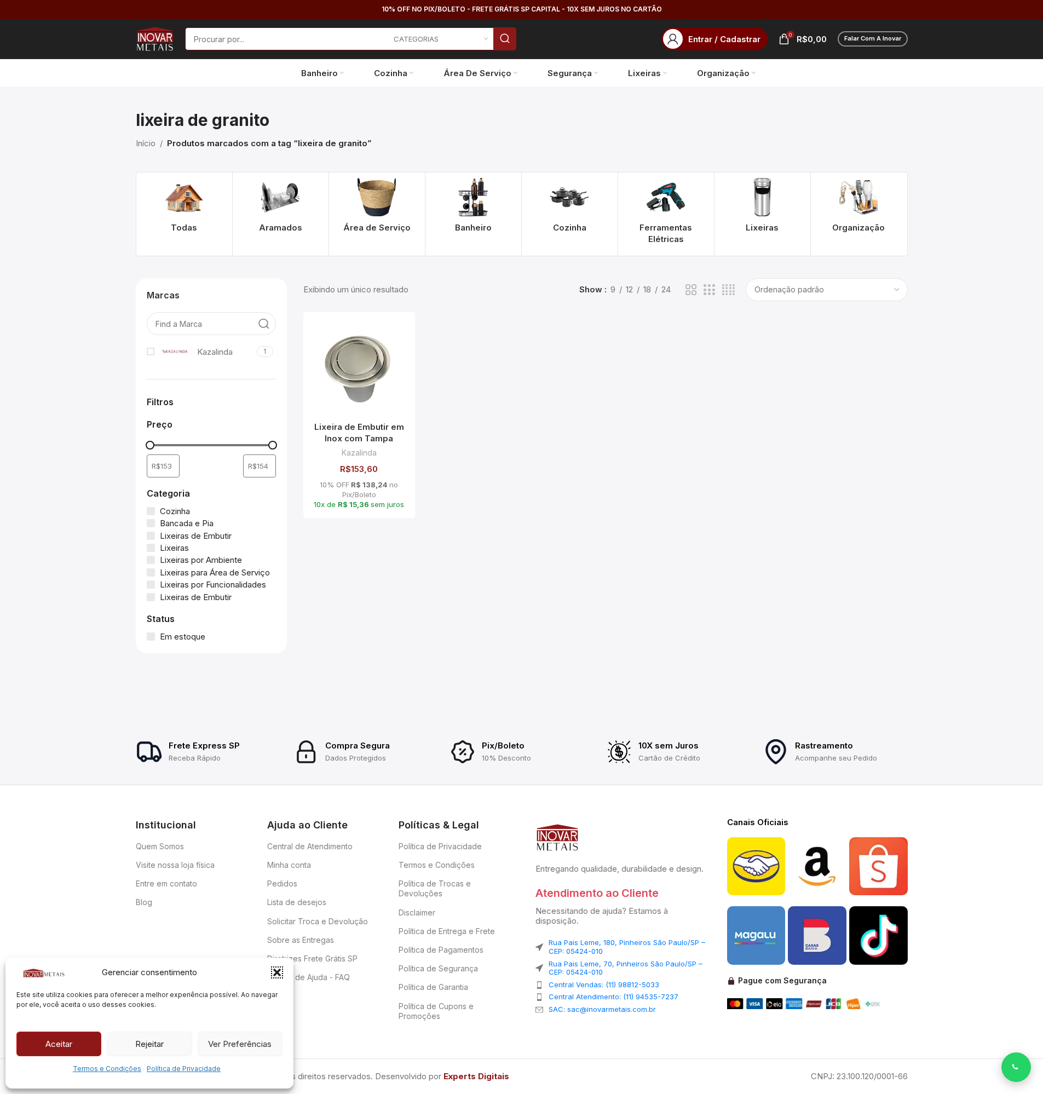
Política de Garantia (433, 987)
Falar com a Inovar (872, 38)
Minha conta (289, 865)
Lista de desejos (296, 902)
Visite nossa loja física (175, 865)
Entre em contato (166, 883)
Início (145, 143)
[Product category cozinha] (569, 208)
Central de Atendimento (310, 846)
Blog (144, 902)
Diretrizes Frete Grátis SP (312, 958)
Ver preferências (240, 1044)
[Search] (504, 38)
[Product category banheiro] (473, 208)
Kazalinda (359, 452)
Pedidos (282, 883)
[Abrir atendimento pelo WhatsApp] (1016, 1067)
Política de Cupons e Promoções (436, 1011)
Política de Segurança (438, 968)
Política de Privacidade (184, 1068)
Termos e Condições (107, 1068)
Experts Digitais (476, 1076)
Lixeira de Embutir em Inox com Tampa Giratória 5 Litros (359, 438)
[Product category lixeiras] (762, 208)
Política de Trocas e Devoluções (435, 888)
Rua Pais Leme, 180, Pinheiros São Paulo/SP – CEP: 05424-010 (627, 946)
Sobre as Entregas (300, 940)
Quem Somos (160, 846)
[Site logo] (155, 38)
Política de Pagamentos (441, 949)
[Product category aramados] (280, 208)
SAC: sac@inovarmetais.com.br (602, 1009)
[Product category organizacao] (858, 208)
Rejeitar (149, 1044)
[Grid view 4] (728, 290)
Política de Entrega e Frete (447, 931)
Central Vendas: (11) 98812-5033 (604, 984)
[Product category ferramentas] (666, 214)
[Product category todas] (184, 208)
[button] (277, 972)
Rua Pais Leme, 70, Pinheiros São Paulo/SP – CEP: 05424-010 (625, 968)
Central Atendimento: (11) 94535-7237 (613, 996)
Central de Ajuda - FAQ (308, 977)
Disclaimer (417, 912)
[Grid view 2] (690, 290)
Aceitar (58, 1044)
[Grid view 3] (709, 290)
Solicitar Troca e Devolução (317, 921)
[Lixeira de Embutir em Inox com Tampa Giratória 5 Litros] (359, 368)
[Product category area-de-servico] (377, 208)
